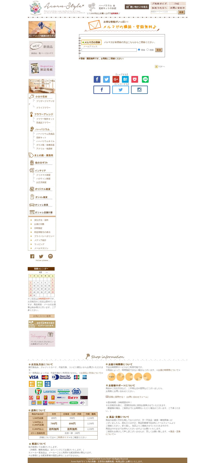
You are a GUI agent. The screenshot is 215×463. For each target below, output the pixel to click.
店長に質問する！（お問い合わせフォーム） (129, 397)
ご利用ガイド (62, 437)
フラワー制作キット (45, 119)
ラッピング (39, 244)
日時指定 (38, 228)
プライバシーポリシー (44, 236)
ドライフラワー (43, 108)
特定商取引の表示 (42, 232)
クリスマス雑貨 (43, 175)
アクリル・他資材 (44, 148)
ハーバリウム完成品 (45, 134)
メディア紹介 (40, 240)
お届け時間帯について (168, 370)
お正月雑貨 (41, 182)
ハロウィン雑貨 (43, 178)
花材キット (41, 137)
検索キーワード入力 (159, 12)
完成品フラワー (43, 122)
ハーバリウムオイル (45, 141)
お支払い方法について (91, 373)
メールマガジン (41, 248)
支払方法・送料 (41, 220)
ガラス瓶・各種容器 (45, 145)
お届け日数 (39, 224)
